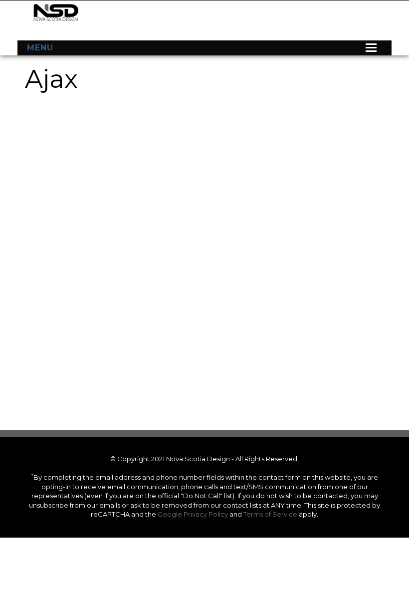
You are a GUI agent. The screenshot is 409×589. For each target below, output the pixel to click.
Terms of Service (270, 514)
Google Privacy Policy (193, 514)
